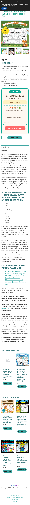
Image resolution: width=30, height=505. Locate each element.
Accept (4, 8)
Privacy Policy (15, 495)
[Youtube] (16, 485)
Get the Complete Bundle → (15, 128)
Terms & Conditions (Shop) (15, 498)
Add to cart (14, 137)
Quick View (8, 365)
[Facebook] (11, 485)
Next (28, 52)
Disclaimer (15, 500)
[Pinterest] (18, 485)
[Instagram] (14, 485)
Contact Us (15, 502)
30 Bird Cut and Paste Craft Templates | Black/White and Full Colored (16, 282)
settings (13, 5)
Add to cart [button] (7, 383)
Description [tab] (5, 147)
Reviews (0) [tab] (5, 150)
